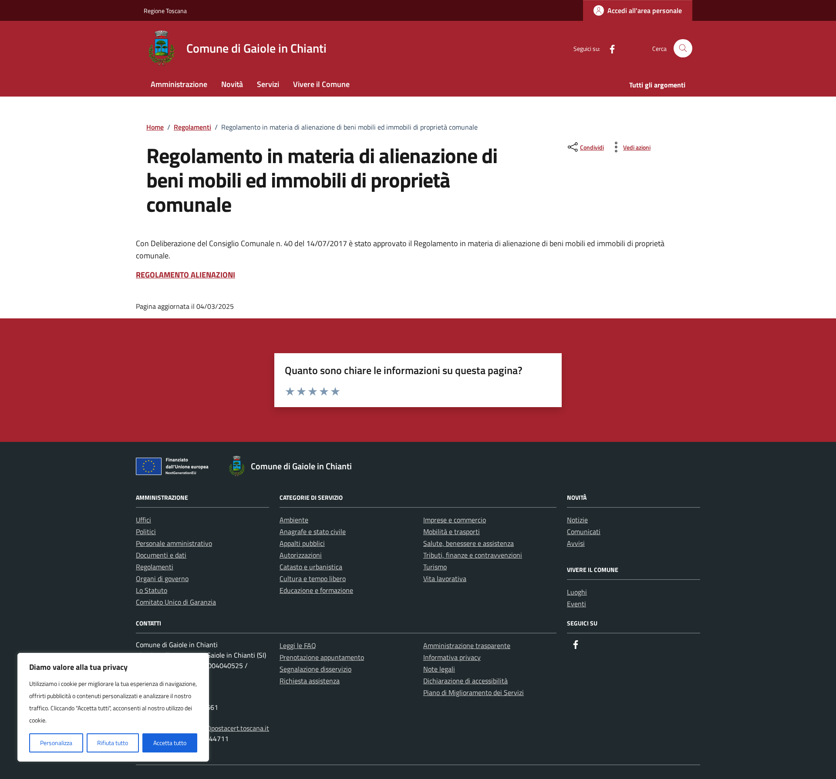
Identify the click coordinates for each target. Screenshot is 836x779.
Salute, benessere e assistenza (468, 543)
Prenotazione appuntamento (322, 657)
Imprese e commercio (454, 520)
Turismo (435, 567)
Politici (146, 531)
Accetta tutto (169, 742)
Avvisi (576, 543)
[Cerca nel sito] (683, 48)
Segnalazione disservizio (315, 669)
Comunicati (583, 531)
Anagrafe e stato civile (313, 531)
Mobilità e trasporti (451, 531)
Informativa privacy (452, 657)
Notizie (577, 520)
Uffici (143, 520)
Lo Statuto (151, 590)
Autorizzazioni (301, 555)
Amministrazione (179, 84)
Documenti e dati (161, 555)
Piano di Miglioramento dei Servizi (473, 692)
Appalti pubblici (302, 543)
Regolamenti (154, 567)
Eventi (576, 603)
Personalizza (56, 742)
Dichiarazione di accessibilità (465, 680)
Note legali (439, 669)
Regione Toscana (165, 10)
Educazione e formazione (316, 590)
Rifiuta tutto (112, 742)
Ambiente (294, 520)
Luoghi (577, 592)
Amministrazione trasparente (466, 645)
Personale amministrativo (174, 543)
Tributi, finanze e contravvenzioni (472, 555)
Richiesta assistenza (310, 680)
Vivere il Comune (321, 84)
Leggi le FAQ (298, 645)
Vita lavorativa (444, 578)
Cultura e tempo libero (313, 578)
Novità (232, 84)
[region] (113, 707)
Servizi (268, 84)
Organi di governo (162, 578)
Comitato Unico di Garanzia (176, 602)
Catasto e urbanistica (311, 567)
